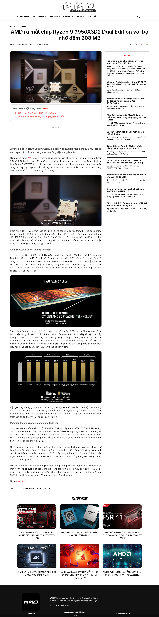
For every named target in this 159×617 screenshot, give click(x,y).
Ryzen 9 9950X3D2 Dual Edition (36, 488)
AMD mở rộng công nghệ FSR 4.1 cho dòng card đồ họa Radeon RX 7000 (122, 535)
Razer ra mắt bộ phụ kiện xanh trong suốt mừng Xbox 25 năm (125, 62)
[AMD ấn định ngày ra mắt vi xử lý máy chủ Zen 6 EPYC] (79, 516)
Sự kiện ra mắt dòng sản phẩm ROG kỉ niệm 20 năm (125, 133)
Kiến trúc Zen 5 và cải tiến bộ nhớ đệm (37, 113)
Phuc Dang (44, 44)
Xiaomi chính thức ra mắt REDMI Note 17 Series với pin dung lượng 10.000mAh (126, 101)
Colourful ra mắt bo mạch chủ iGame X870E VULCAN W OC (125, 190)
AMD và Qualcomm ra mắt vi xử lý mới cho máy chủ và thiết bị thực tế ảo (79, 575)
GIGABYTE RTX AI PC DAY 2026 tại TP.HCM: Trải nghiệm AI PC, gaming (125, 161)
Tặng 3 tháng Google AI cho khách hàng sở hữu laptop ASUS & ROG (124, 147)
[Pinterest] (141, 44)
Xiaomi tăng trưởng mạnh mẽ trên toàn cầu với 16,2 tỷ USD (126, 176)
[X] (136, 44)
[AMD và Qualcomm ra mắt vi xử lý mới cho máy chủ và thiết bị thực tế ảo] (79, 556)
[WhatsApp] (146, 44)
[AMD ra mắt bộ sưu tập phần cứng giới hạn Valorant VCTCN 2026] (36, 516)
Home (12, 26)
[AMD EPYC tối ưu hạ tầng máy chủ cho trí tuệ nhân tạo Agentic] (122, 556)
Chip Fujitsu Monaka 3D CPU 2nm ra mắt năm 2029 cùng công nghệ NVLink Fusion (126, 117)
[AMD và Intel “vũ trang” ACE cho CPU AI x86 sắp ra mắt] (36, 556)
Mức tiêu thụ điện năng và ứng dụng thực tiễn (41, 116)
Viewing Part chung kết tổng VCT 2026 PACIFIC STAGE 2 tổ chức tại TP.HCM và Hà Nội (126, 84)
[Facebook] (130, 44)
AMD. (19, 488)
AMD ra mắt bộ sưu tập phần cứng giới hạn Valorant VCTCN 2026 (37, 535)
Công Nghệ (21, 26)
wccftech (22, 481)
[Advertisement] (56, 135)
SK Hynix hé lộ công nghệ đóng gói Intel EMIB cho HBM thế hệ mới (127, 204)
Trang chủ (31, 613)
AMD (30, 158)
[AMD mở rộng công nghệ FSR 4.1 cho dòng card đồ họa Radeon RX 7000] (122, 516)
